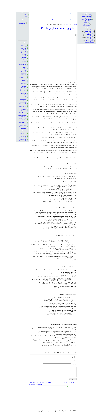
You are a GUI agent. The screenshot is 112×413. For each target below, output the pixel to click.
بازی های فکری (90, 35)
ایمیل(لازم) (73, 360)
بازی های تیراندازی (89, 34)
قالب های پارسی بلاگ (22, 140)
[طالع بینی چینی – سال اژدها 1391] (53, 79)
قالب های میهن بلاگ (22, 139)
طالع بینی (67, 24)
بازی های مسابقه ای (89, 39)
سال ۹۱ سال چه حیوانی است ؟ (69, 382)
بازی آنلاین (91, 29)
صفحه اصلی (74, 24)
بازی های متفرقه (90, 40)
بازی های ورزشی (89, 32)
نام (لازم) (74, 357)
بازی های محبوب (89, 42)
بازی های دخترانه (89, 31)
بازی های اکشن (90, 37)
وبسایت (74, 364)
